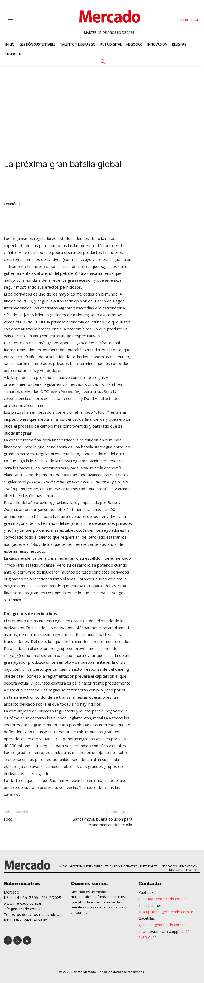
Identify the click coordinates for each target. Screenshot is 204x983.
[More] (121, 185)
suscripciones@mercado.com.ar (165, 911)
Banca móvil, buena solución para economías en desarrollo (102, 821)
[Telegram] (96, 185)
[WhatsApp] (84, 185)
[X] (60, 185)
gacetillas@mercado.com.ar (162, 924)
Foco (8, 819)
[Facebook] (72, 185)
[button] (103, 61)
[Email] (109, 185)
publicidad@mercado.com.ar (162, 898)
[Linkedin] (47, 185)
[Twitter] (17, 940)
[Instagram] (27, 940)
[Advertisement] (102, 105)
